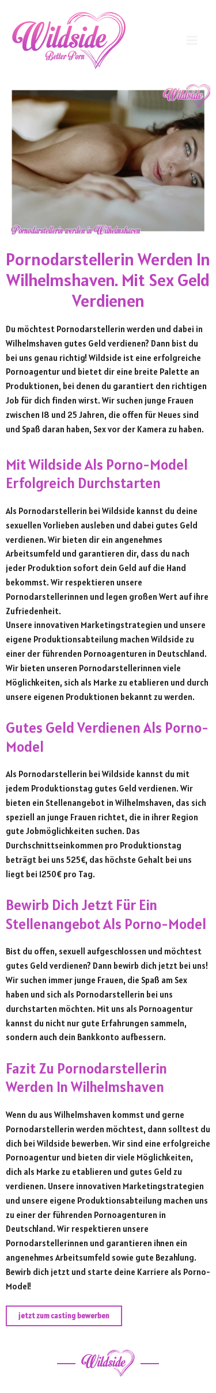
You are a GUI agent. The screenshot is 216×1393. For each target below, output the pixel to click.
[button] (64, 1316)
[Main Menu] (191, 40)
